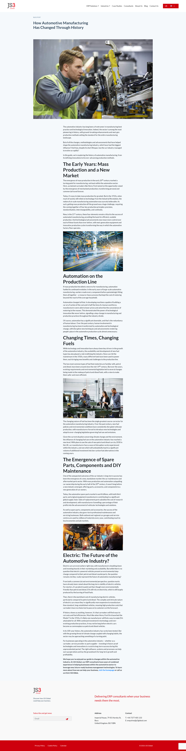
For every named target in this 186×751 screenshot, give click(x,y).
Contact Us (154, 6)
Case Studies (117, 6)
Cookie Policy (52, 746)
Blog (146, 6)
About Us (138, 6)
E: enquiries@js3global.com (136, 720)
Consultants (128, 6)
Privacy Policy (40, 746)
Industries (105, 6)
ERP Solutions (92, 6)
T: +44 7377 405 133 (133, 718)
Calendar (63, 746)
